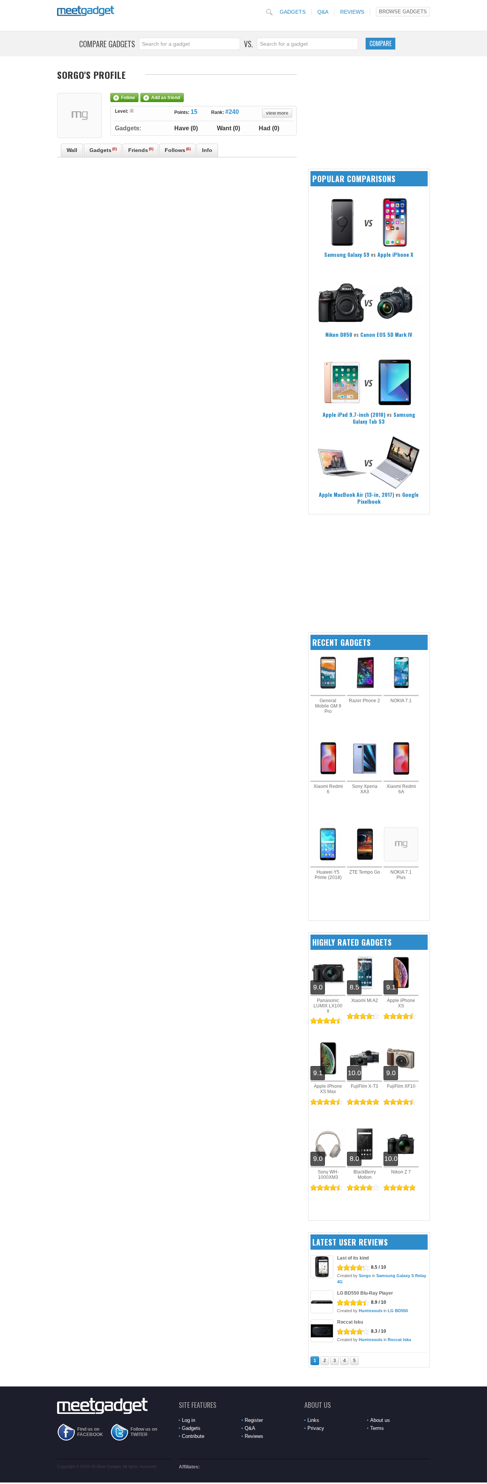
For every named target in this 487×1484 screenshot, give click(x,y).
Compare (380, 43)
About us (380, 1420)
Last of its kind (353, 1258)
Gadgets (293, 12)
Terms (377, 1428)
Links (313, 1420)
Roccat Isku (350, 1322)
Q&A (322, 12)
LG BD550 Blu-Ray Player (365, 1293)
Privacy (315, 1428)
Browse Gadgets (403, 11)
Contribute (193, 1436)
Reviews (352, 12)
